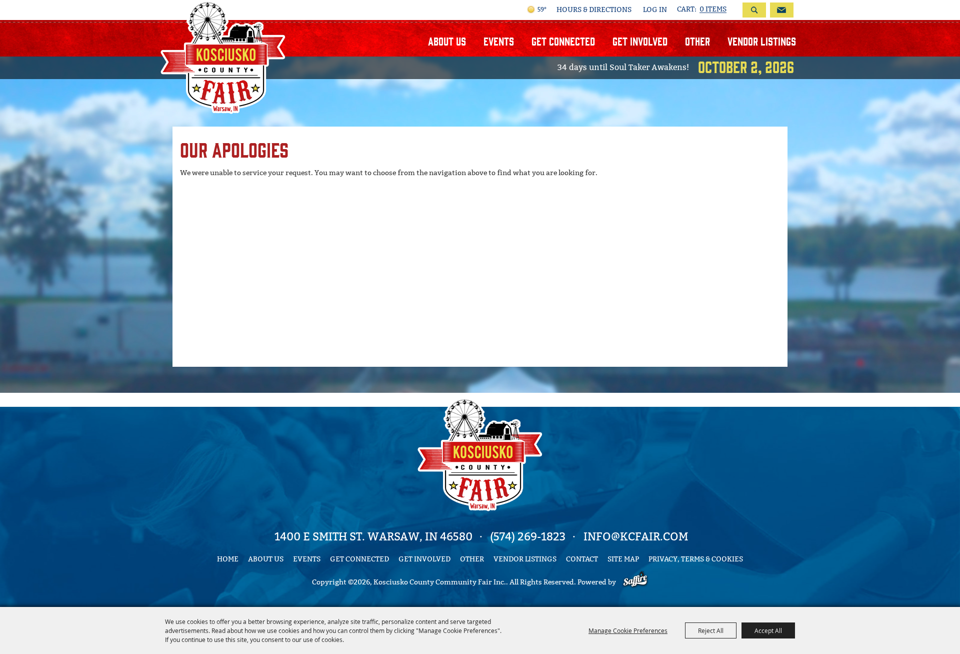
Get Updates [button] (782, 10)
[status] (701, 9)
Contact (582, 559)
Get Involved (640, 41)
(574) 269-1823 (528, 536)
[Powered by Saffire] (635, 582)
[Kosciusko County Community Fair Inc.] (223, 57)
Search (754, 10)
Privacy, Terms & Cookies (695, 559)
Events (499, 41)
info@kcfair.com (636, 536)
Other (697, 41)
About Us (447, 41)
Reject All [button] (711, 630)
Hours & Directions (594, 10)
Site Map (623, 559)
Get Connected (563, 41)
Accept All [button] (768, 630)
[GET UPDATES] (780, 10)
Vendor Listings (762, 41)
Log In (655, 10)
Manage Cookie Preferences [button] (628, 630)
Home (227, 559)
